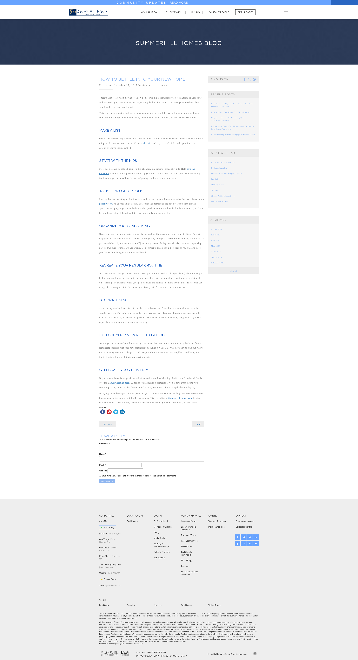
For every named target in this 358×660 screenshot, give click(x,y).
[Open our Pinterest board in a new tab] (250, 543)
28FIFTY (110, 533)
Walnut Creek (214, 605)
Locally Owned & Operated (188, 528)
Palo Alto (131, 605)
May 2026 (215, 246)
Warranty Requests (217, 521)
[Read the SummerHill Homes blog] (256, 543)
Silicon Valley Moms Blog (223, 196)
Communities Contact (245, 521)
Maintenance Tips (216, 526)
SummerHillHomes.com (180, 397)
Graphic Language (238, 654)
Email (102, 465)
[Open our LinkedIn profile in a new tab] (256, 537)
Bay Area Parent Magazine (223, 162)
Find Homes (132, 521)
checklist (147, 143)
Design (157, 532)
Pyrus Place (110, 557)
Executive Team (188, 535)
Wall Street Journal (219, 201)
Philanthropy (187, 560)
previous (107, 424)
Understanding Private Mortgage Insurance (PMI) (233, 134)
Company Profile (219, 12)
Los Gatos (104, 605)
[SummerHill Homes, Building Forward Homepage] (88, 12)
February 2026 (217, 262)
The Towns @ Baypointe (110, 566)
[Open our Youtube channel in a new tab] (237, 543)
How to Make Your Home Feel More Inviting (231, 112)
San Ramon (186, 605)
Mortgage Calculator (163, 526)
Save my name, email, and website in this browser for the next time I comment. (139, 475)
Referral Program (162, 552)
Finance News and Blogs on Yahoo (226, 173)
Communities (149, 12)
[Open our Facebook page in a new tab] (237, 537)
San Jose (158, 605)
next (198, 424)
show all (233, 271)
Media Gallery (160, 538)
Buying (195, 12)
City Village (107, 540)
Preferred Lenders (162, 521)
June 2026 (215, 240)
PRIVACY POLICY (144, 655)
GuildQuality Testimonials (187, 553)
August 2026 (216, 229)
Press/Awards (187, 546)
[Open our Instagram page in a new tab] (244, 537)
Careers (184, 566)
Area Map (103, 521)
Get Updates (245, 12)
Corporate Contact (244, 526)
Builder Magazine (219, 168)
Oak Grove (108, 549)
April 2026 (216, 251)
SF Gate (214, 190)
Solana (110, 585)
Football (215, 179)
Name (102, 454)
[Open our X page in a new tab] (250, 537)
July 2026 (215, 234)
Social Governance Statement (189, 573)
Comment (104, 443)
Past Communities (189, 540)
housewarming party (119, 382)
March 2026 (216, 257)
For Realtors (159, 557)
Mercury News (217, 184)
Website (103, 470)
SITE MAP (182, 655)
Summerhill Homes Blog (179, 43)
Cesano (109, 572)
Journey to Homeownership (161, 545)
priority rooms (106, 203)
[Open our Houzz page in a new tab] (244, 543)
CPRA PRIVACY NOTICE (165, 655)
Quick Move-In (174, 12)
